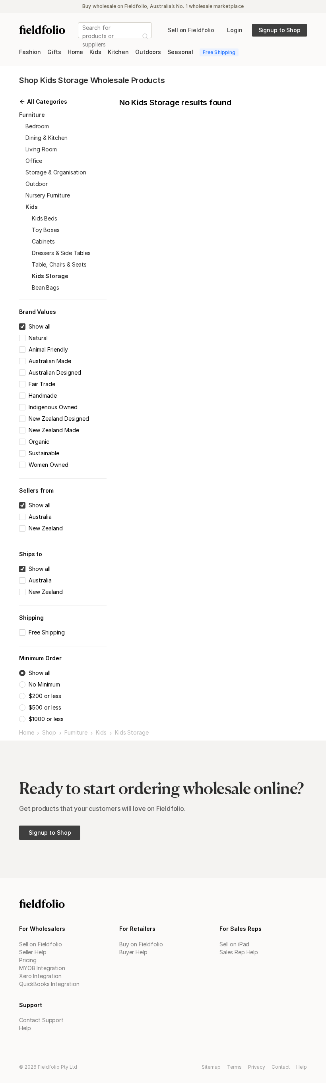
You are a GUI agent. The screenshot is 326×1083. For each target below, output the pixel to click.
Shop (49, 732)
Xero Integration (40, 976)
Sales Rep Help (238, 952)
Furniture (75, 732)
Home (26, 732)
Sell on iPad (234, 944)
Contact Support (41, 1020)
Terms (234, 1067)
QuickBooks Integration (49, 984)
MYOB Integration (42, 968)
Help (25, 1028)
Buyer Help (133, 952)
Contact (281, 1067)
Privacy (256, 1067)
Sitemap (211, 1067)
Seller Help (32, 952)
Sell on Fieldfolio (40, 944)
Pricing (28, 960)
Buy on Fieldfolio (141, 944)
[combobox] (83, 36)
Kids (101, 732)
